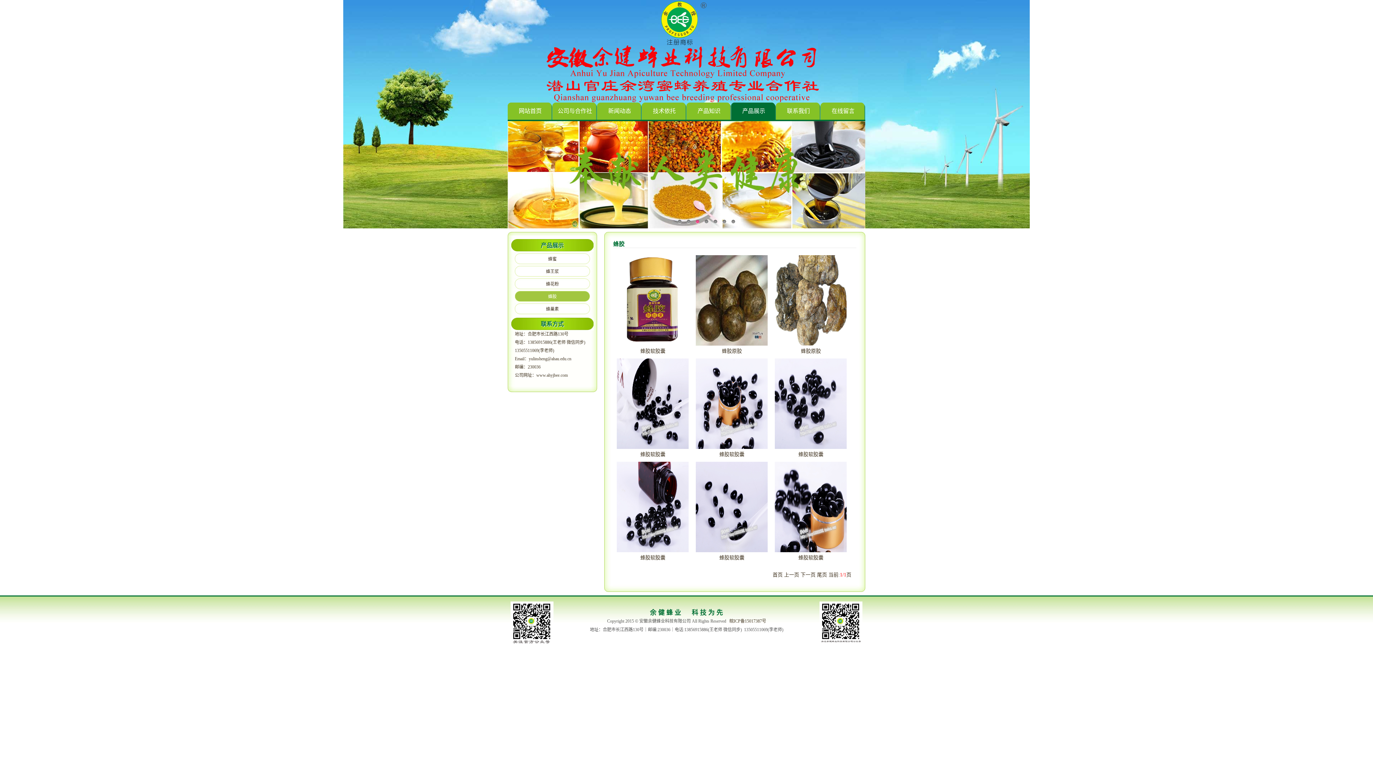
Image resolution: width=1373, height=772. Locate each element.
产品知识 (709, 111)
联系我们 (798, 111)
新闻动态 (619, 111)
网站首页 (530, 111)
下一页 (808, 575)
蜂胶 (552, 296)
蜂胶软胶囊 (652, 351)
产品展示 (753, 111)
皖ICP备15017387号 (747, 621)
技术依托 (664, 111)
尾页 (822, 575)
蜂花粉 (552, 284)
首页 (778, 575)
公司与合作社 (575, 111)
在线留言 (843, 111)
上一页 (791, 575)
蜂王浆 (552, 271)
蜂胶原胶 (732, 351)
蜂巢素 (552, 309)
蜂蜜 (552, 259)
